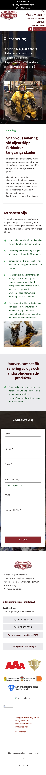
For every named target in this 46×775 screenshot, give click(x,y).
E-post (8, 464)
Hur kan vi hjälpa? (13, 510)
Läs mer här (20, 731)
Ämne (7, 494)
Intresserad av (12, 479)
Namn (8, 433)
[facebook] (23, 759)
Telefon (9, 448)
